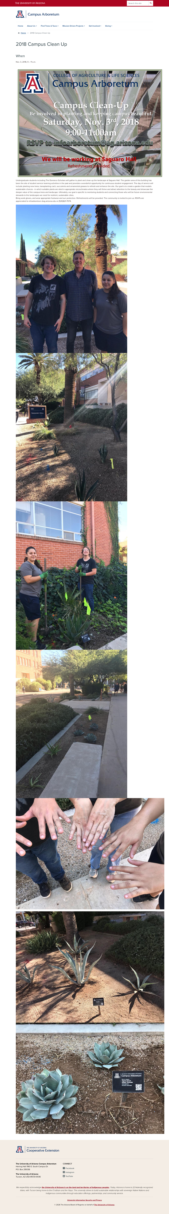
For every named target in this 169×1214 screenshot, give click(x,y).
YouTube (69, 1176)
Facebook (70, 1168)
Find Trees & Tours (49, 26)
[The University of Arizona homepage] (32, 3)
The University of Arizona (104, 1205)
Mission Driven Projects (72, 26)
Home (20, 26)
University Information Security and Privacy (84, 1200)
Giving (108, 26)
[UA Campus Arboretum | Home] (37, 14)
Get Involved (94, 26)
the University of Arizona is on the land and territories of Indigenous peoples (75, 1187)
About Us (31, 26)
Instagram (70, 1172)
